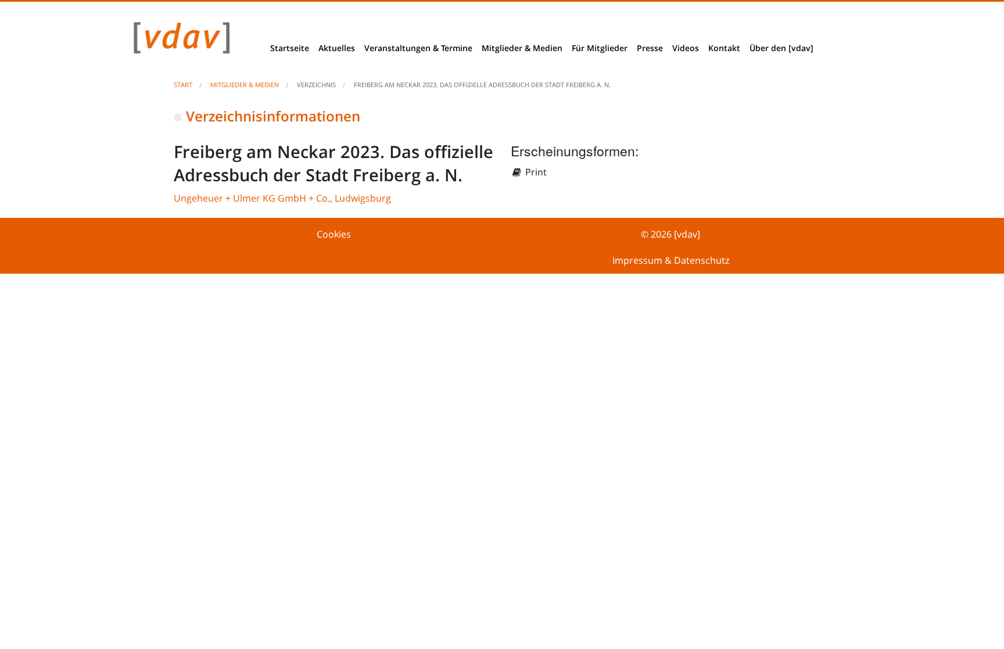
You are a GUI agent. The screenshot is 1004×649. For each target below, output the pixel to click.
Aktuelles (336, 47)
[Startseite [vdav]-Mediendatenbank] (178, 40)
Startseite (289, 47)
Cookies (334, 234)
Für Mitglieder (600, 47)
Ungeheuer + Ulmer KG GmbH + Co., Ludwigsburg (282, 198)
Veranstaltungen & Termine (418, 47)
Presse (650, 47)
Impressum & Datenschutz (670, 260)
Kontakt (724, 47)
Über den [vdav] (781, 47)
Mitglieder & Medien (522, 47)
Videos (685, 47)
